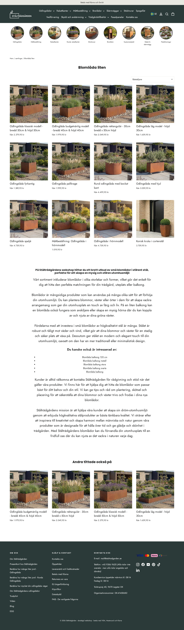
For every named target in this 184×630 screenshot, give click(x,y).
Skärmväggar (113, 10)
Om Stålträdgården (18, 559)
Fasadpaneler (117, 17)
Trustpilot (14, 596)
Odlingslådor (45, 10)
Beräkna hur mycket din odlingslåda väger (29, 586)
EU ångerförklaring (60, 584)
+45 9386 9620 (109, 564)
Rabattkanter (63, 10)
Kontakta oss (132, 17)
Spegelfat (140, 10)
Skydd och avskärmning (72, 17)
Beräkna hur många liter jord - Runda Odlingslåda (26, 579)
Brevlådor (97, 10)
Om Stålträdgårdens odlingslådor (25, 590)
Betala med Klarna (60, 574)
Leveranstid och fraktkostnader (65, 569)
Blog (12, 606)
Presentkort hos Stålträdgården (23, 564)
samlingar (18, 58)
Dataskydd (56, 594)
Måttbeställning (80, 10)
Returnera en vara (60, 579)
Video (12, 601)
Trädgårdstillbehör (97, 17)
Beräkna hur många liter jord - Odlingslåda (23, 570)
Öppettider (57, 564)
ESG (12, 611)
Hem (11, 58)
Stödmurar (129, 10)
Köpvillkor (56, 589)
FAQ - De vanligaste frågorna (65, 599)
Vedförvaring (52, 17)
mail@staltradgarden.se (111, 558)
